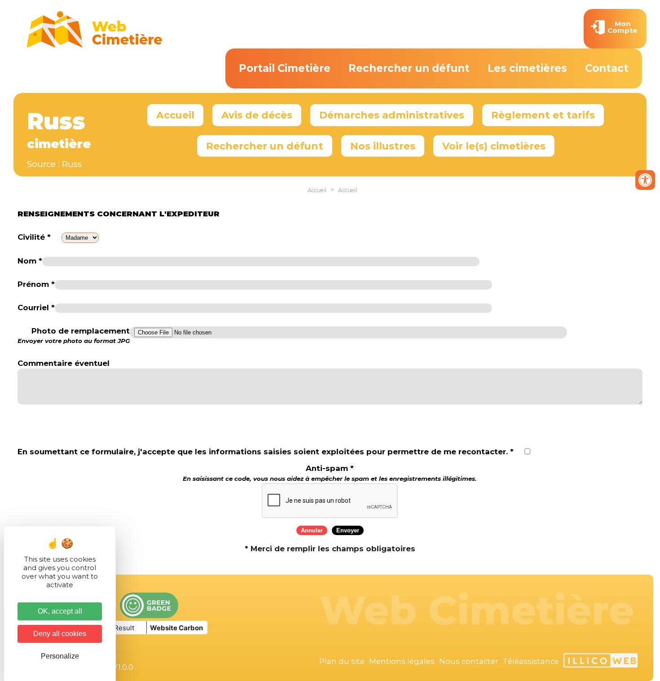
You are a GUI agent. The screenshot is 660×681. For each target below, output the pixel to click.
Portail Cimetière (284, 68)
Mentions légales (402, 661)
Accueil (175, 115)
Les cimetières (527, 68)
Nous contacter (468, 661)
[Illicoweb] (600, 661)
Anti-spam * (330, 473)
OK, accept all (60, 611)
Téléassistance (531, 661)
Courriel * (36, 307)
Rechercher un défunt (409, 68)
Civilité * (34, 237)
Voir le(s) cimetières (494, 146)
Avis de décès (256, 115)
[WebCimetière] (95, 45)
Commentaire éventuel (64, 363)
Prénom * (36, 284)
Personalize (60, 656)
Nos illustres (382, 146)
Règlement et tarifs (543, 115)
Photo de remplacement (74, 335)
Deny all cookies (59, 633)
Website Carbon (176, 628)
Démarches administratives (391, 115)
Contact (607, 68)
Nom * (30, 260)
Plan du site (342, 661)
